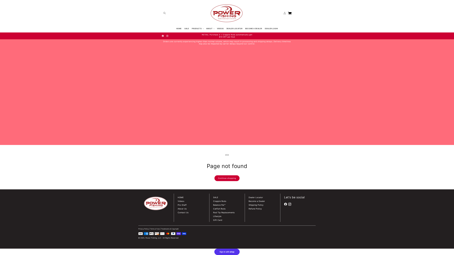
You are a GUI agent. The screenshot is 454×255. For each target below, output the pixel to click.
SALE (215, 197)
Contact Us (183, 212)
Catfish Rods (219, 209)
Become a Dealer (257, 201)
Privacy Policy (143, 229)
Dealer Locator (256, 197)
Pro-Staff (182, 205)
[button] (164, 13)
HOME (181, 197)
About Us (182, 209)
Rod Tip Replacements (224, 212)
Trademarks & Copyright (170, 229)
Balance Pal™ (219, 205)
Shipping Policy (256, 205)
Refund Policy (255, 209)
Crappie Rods (219, 201)
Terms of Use (155, 229)
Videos (181, 201)
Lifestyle (217, 216)
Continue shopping (227, 178)
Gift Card (217, 220)
